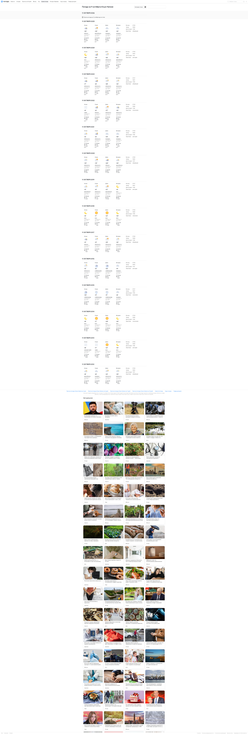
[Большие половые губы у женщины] (113, 411)
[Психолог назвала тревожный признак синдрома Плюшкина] (93, 617)
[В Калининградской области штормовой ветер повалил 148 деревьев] (113, 597)
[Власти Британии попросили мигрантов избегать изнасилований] (155, 473)
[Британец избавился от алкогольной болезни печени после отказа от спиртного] (113, 679)
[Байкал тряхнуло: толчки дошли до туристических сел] (155, 659)
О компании (6, 733)
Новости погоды (159, 391)
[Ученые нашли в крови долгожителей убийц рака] (155, 617)
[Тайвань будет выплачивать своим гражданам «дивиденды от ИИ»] (134, 721)
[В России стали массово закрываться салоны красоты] (134, 494)
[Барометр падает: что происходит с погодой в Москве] (113, 700)
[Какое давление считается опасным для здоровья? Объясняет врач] (155, 452)
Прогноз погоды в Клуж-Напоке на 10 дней (142, 391)
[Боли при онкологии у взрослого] (93, 576)
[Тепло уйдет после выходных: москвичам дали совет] (155, 535)
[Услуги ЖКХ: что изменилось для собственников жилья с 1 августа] (155, 411)
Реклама (11, 733)
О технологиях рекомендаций (220, 733)
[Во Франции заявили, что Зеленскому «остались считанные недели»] (93, 411)
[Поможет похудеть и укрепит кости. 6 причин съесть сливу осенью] (113, 452)
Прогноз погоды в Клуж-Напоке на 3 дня (76, 391)
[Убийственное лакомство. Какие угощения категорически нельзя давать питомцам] (93, 494)
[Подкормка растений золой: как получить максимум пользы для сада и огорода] (113, 721)
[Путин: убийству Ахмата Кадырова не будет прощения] (155, 597)
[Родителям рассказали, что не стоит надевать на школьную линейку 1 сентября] (134, 659)
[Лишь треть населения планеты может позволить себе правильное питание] (134, 576)
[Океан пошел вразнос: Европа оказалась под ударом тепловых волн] (113, 432)
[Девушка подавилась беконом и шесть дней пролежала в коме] (134, 555)
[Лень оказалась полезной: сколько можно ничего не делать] (93, 514)
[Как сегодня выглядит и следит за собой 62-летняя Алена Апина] (93, 721)
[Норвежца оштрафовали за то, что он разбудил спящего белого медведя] (113, 514)
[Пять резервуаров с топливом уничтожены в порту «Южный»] (155, 679)
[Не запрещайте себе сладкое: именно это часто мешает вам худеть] (134, 700)
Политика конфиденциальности (208, 733)
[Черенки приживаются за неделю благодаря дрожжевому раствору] (134, 514)
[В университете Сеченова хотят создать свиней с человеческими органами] (134, 535)
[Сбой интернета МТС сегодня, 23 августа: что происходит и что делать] (155, 638)
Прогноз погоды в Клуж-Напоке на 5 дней (98, 391)
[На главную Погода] (6, 1)
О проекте (199, 733)
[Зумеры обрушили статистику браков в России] (113, 617)
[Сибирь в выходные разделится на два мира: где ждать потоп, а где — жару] (155, 721)
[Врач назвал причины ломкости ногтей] (113, 555)
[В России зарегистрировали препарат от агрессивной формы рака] (93, 659)
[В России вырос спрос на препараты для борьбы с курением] (155, 514)
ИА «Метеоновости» (243, 733)
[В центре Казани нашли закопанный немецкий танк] (93, 473)
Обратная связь (230, 733)
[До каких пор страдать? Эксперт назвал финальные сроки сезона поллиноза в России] (134, 597)
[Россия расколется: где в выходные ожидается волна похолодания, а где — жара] (134, 411)
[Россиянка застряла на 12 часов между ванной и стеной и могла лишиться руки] (93, 679)
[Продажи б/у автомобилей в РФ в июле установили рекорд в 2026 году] (134, 679)
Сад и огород (168, 391)
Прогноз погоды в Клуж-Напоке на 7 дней (120, 391)
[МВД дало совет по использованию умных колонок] (155, 555)
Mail (2, 733)
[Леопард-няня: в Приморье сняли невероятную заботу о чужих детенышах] (113, 473)
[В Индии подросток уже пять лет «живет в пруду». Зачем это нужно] (155, 432)
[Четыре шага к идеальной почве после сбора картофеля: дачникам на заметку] (155, 494)
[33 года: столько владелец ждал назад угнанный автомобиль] (113, 659)
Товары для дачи (177, 391)
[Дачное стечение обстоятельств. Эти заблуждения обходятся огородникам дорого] (134, 473)
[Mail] (2, 1)
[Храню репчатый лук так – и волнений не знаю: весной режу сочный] (93, 555)
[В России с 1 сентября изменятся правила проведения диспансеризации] (93, 638)
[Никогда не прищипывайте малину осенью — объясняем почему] (134, 452)
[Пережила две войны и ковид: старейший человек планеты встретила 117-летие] (134, 432)
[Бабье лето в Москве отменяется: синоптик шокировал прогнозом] (93, 452)
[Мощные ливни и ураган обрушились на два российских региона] (134, 638)
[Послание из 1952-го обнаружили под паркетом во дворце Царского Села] (93, 432)
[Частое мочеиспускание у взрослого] (93, 597)
